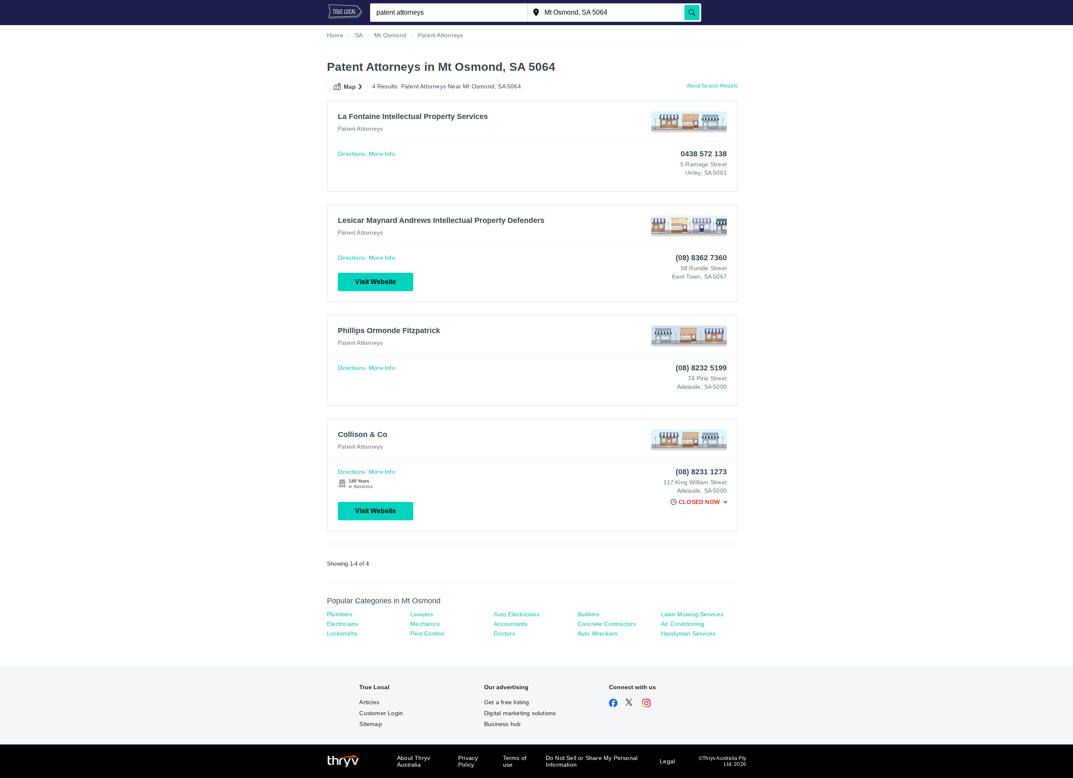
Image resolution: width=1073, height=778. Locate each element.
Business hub (502, 724)
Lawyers (421, 614)
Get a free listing (506, 702)
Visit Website (375, 281)
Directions (351, 153)
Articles (369, 702)
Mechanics (425, 623)
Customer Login (381, 713)
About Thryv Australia (413, 761)
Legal (667, 761)
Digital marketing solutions (520, 713)
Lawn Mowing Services (692, 614)
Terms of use (515, 761)
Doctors (504, 633)
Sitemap (370, 724)
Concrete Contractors (607, 623)
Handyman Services (688, 633)
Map (350, 86)
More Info (382, 153)
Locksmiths (342, 633)
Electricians (342, 623)
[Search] (692, 12)
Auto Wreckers (598, 633)
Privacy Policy (468, 761)
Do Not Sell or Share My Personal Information (592, 761)
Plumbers (340, 614)
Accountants (510, 623)
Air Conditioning (682, 623)
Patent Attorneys (360, 128)
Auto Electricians (516, 614)
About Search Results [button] (712, 86)
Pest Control (427, 633)
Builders (589, 614)
